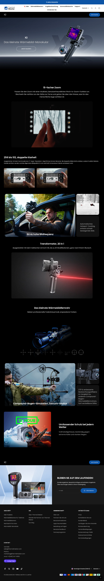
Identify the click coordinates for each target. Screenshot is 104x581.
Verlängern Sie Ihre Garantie (87, 523)
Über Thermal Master (35, 515)
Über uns (56, 515)
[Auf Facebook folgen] (5, 569)
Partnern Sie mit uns (59, 518)
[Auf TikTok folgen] (21, 569)
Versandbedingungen (85, 529)
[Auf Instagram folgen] (13, 569)
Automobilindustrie (66, 6)
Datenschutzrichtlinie (85, 535)
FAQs (80, 515)
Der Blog (31, 523)
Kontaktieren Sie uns (84, 518)
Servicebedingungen (84, 538)
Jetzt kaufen (94, 15)
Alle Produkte (8, 515)
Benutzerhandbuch (59, 529)
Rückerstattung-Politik (85, 532)
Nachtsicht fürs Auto (10, 523)
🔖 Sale (26, 6)
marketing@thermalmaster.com (14, 554)
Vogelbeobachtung (51, 6)
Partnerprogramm (59, 532)
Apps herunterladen (59, 523)
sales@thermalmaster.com (13, 549)
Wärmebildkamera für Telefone (14, 518)
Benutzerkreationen (59, 521)
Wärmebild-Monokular (11, 526)
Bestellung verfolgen (60, 526)
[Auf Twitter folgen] (9, 569)
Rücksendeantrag (84, 526)
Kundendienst (82, 521)
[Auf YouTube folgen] (17, 569)
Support (77, 6)
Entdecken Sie (52, 10)
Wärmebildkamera (37, 6)
